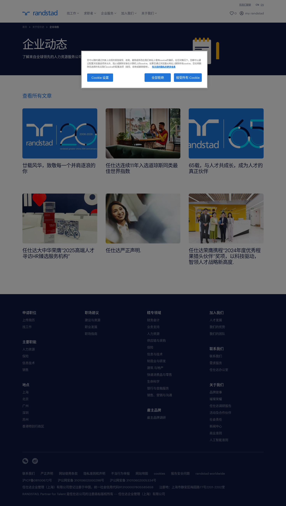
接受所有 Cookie (188, 77)
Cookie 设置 (100, 77)
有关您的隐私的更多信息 (163, 66)
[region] (144, 69)
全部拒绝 (158, 77)
